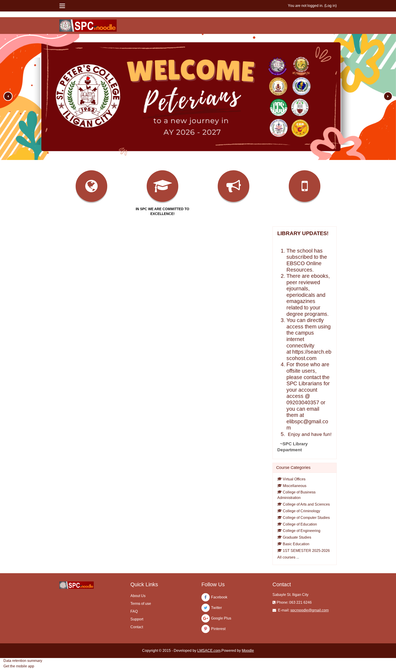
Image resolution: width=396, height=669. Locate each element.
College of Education (300, 524)
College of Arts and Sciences (306, 504)
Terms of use (140, 604)
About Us (138, 596)
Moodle (248, 650)
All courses (286, 557)
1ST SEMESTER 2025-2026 (306, 551)
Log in (330, 6)
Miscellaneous (294, 486)
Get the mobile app (18, 666)
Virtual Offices (294, 479)
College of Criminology (301, 511)
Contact (136, 627)
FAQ (134, 611)
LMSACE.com (208, 650)
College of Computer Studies (306, 518)
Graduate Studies (297, 537)
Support (136, 619)
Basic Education (296, 544)
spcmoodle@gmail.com (309, 610)
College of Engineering (301, 531)
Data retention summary (22, 661)
